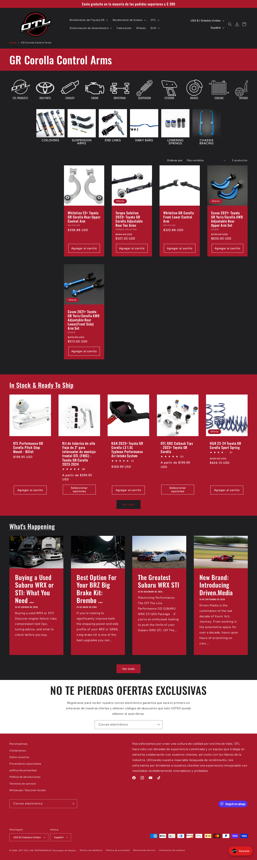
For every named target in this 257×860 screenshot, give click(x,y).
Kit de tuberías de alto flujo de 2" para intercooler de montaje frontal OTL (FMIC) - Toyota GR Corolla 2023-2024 (79, 453)
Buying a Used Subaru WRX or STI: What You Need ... (34, 588)
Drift (153, 28)
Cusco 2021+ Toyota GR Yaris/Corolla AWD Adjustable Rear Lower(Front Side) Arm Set (84, 319)
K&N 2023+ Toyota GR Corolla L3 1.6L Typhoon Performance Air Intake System (127, 449)
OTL (153, 20)
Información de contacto (172, 850)
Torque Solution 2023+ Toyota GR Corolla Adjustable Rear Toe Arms (129, 219)
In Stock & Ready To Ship (41, 385)
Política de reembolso (91, 850)
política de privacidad (22, 770)
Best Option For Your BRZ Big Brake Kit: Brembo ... (97, 588)
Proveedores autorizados (25, 763)
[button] (230, 24)
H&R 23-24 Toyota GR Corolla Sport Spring (225, 445)
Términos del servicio (144, 850)
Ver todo (128, 504)
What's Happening (32, 526)
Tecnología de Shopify (64, 850)
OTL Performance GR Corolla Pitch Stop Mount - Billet (28, 447)
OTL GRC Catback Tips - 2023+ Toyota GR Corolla (177, 447)
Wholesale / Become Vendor (27, 790)
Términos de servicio (22, 783)
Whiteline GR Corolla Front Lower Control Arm (178, 217)
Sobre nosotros (19, 757)
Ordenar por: (175, 160)
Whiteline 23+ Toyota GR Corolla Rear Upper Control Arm (84, 217)
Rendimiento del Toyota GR (87, 20)
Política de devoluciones (24, 777)
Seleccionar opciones (79, 489)
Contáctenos (17, 750)
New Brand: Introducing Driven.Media (216, 584)
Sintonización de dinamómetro (89, 28)
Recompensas (18, 743)
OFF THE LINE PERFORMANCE (35, 850)
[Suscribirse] (158, 724)
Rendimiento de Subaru (128, 20)
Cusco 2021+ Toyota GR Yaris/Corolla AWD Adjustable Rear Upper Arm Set (227, 219)
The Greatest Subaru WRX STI (158, 581)
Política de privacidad (117, 850)
